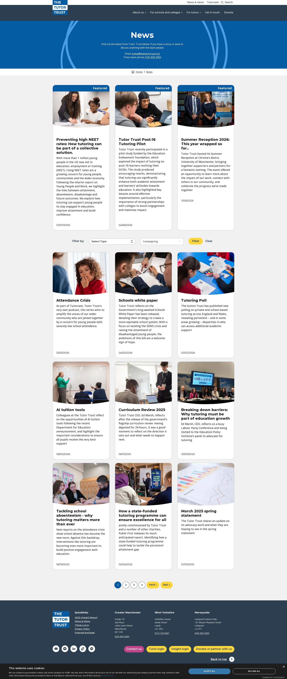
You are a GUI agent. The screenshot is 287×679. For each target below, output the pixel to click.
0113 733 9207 (162, 633)
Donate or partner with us (214, 649)
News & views (195, 2)
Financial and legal (85, 632)
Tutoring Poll (194, 300)
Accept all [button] (209, 671)
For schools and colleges (165, 12)
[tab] (141, 72)
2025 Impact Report (86, 617)
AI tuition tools (70, 410)
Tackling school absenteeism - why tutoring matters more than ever (78, 517)
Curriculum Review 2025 (142, 410)
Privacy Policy (82, 629)
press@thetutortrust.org (146, 53)
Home (139, 72)
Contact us (134, 649)
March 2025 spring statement (198, 513)
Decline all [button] (254, 671)
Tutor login (156, 649)
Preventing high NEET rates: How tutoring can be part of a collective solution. (79, 146)
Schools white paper (138, 300)
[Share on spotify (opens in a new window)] (91, 648)
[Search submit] (222, 2)
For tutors (193, 12)
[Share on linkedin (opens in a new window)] (73, 648)
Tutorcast (213, 2)
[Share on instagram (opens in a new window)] (65, 648)
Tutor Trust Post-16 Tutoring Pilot (137, 141)
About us (138, 12)
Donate (228, 12)
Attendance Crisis (73, 300)
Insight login (180, 649)
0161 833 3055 (153, 57)
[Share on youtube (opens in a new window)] (56, 648)
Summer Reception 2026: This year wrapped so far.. (205, 143)
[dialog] (143, 671)
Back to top (219, 659)
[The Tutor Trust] (60, 7)
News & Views (82, 621)
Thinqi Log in (82, 625)
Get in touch (212, 12)
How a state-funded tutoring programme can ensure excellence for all (142, 515)
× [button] (284, 667)
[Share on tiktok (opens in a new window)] (82, 648)
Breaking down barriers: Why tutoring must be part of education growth (205, 414)
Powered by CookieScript (273, 677)
